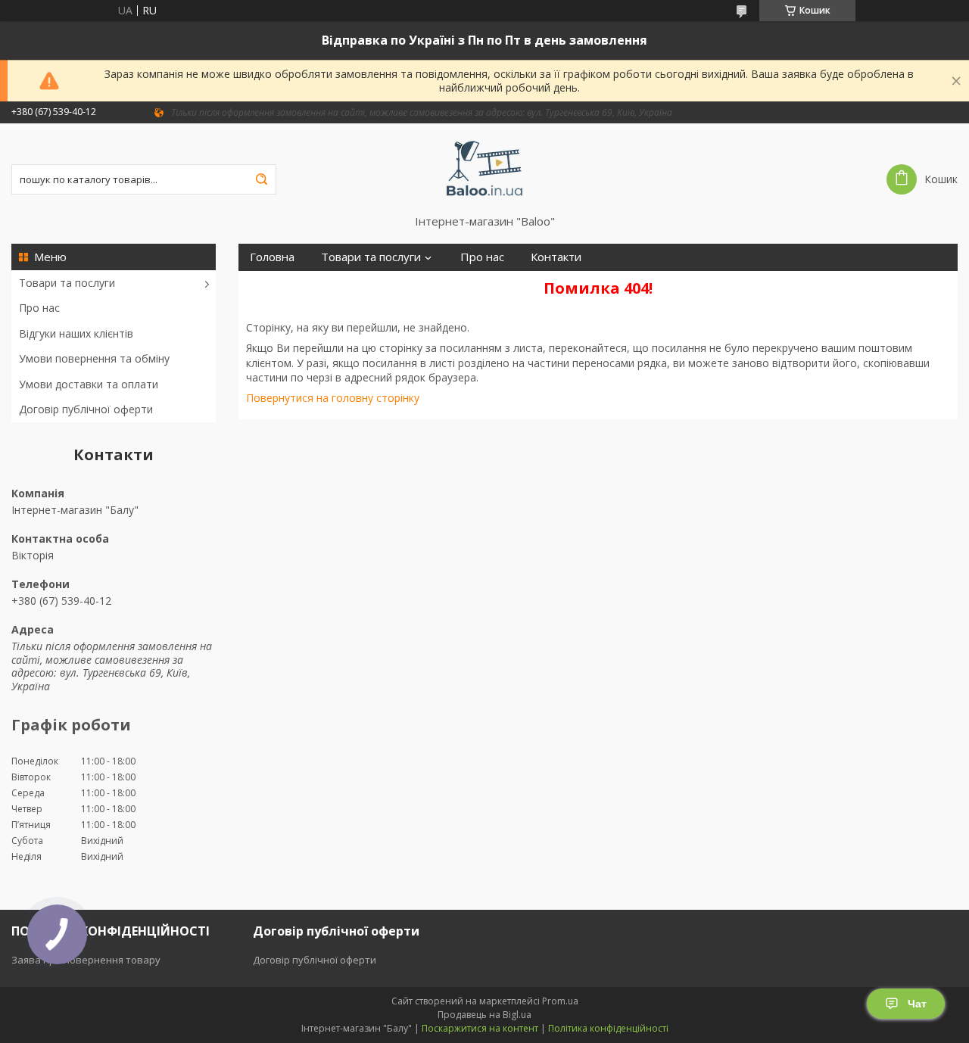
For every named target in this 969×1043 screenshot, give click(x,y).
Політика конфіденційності (608, 1028)
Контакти (556, 257)
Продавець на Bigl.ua (484, 1014)
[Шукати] (261, 179)
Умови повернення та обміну (94, 358)
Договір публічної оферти (86, 409)
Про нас (39, 307)
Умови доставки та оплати (88, 384)
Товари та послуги (67, 283)
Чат (917, 1004)
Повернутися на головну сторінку (332, 398)
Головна (272, 257)
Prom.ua (560, 1001)
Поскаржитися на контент (480, 1028)
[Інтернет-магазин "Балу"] (485, 169)
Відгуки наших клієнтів (76, 333)
